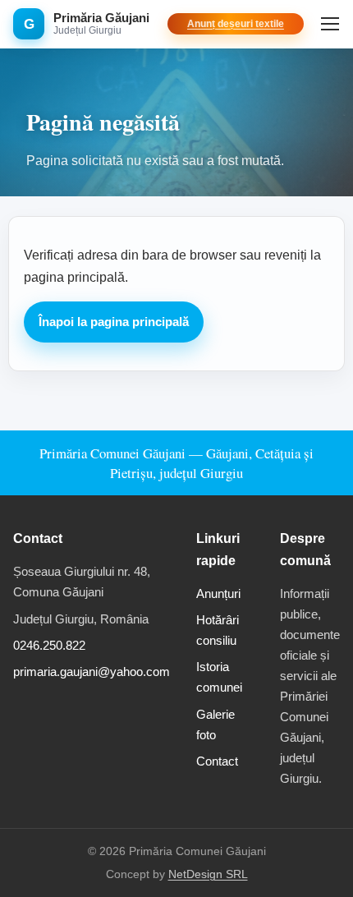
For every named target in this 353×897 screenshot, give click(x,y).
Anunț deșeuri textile (235, 24)
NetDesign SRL (208, 874)
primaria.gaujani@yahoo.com (91, 671)
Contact (217, 761)
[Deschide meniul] (330, 24)
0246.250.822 (49, 645)
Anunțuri (218, 593)
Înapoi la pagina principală (114, 322)
